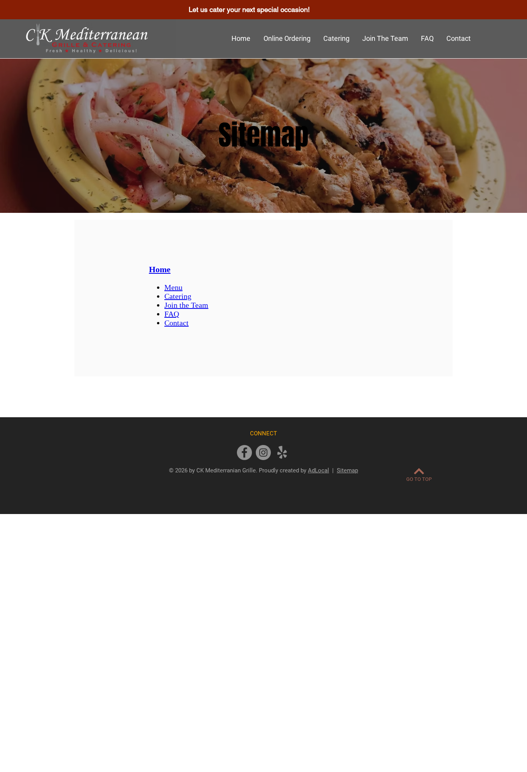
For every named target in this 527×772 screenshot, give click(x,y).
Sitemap (347, 470)
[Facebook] (244, 452)
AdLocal (318, 470)
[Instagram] (263, 452)
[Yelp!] (282, 452)
